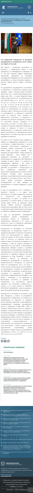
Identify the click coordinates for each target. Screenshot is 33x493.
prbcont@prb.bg (6, 476)
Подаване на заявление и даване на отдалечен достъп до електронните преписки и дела (17, 419)
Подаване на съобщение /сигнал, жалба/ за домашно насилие (17, 439)
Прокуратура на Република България (10, 18)
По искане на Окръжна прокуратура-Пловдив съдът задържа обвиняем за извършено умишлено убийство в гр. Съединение (17, 379)
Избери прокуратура (6, 1)
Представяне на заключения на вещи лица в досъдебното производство (17, 452)
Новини (23, 18)
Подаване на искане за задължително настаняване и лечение (15, 435)
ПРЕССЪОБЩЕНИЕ (8, 352)
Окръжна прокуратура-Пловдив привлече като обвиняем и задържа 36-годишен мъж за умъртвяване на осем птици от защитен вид (17, 371)
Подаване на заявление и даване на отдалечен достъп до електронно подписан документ (17, 423)
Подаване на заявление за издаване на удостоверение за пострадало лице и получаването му (16, 431)
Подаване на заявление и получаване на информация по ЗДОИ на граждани (16, 427)
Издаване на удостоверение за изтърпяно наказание (16, 442)
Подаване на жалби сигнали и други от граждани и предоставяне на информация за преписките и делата (16, 415)
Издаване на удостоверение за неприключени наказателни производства (17, 411)
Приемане (10, 489)
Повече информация (21, 489)
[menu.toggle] (3, 13)
